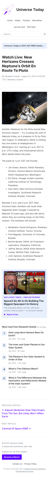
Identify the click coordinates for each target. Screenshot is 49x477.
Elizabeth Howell (12, 76)
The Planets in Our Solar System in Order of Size (26, 358)
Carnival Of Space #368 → (16, 428)
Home (10, 20)
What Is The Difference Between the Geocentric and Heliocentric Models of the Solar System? (27, 380)
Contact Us (17, 464)
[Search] (44, 34)
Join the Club (19, 27)
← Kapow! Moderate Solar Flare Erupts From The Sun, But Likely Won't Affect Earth (23, 413)
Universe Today (30, 9)
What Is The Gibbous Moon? (23, 368)
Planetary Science (15, 79)
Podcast (26, 20)
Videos (18, 20)
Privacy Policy (30, 464)
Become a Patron (12, 457)
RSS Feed (31, 27)
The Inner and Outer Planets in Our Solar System (26, 346)
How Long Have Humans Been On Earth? (26, 334)
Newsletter (37, 20)
